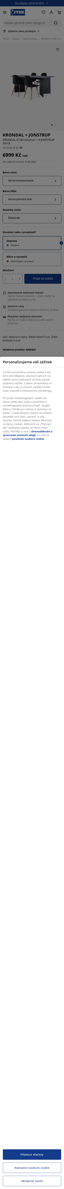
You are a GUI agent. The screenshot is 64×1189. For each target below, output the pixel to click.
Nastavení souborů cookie (32, 1167)
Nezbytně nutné (32, 1181)
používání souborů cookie (28, 438)
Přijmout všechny (32, 1154)
